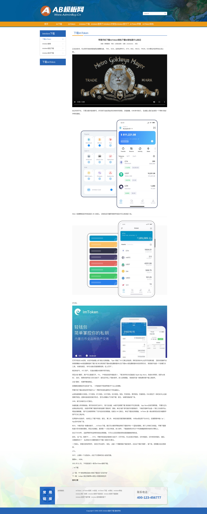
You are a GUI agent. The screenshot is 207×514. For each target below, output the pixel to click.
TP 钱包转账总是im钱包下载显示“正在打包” (92, 473)
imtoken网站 (118, 490)
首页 (46, 24)
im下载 (59, 24)
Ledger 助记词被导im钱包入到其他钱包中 (92, 476)
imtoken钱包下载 (48, 48)
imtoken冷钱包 (110, 24)
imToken (71, 24)
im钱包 (94, 490)
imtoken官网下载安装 (95, 494)
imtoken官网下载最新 (111, 494)
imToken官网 (87, 490)
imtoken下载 (84, 24)
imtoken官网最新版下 (98, 497)
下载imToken (46, 39)
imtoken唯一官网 (81, 494)
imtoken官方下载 (122, 25)
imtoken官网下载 (97, 25)
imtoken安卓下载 (48, 53)
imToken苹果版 (135, 25)
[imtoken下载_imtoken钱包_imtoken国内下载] (85, 11)
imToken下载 (102, 490)
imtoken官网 (46, 44)
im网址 (110, 490)
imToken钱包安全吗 (148, 25)
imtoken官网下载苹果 (83, 497)
